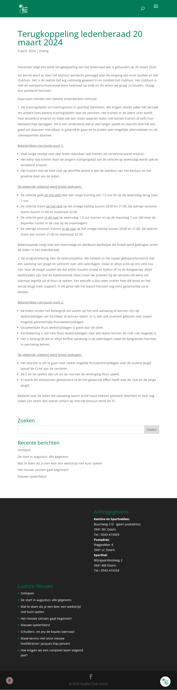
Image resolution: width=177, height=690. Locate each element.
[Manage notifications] (9, 680)
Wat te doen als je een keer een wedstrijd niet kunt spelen (60, 463)
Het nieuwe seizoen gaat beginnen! (43, 470)
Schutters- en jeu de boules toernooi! (47, 632)
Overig (44, 51)
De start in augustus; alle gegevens (43, 457)
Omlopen (24, 450)
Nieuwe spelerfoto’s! (32, 476)
